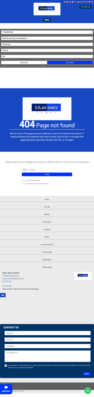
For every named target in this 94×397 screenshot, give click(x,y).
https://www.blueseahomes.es (13, 279)
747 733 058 (6, 286)
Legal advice (47, 260)
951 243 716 (6, 281)
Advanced (24, 62)
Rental (47, 214)
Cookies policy (47, 267)
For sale (47, 207)
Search (71, 62)
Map (2, 295)
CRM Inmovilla (19, 391)
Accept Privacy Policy (32, 180)
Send (47, 174)
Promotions (47, 222)
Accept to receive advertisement (37, 183)
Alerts (47, 237)
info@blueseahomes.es (11, 276)
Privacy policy (47, 252)
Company (47, 229)
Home (47, 199)
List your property (47, 244)
